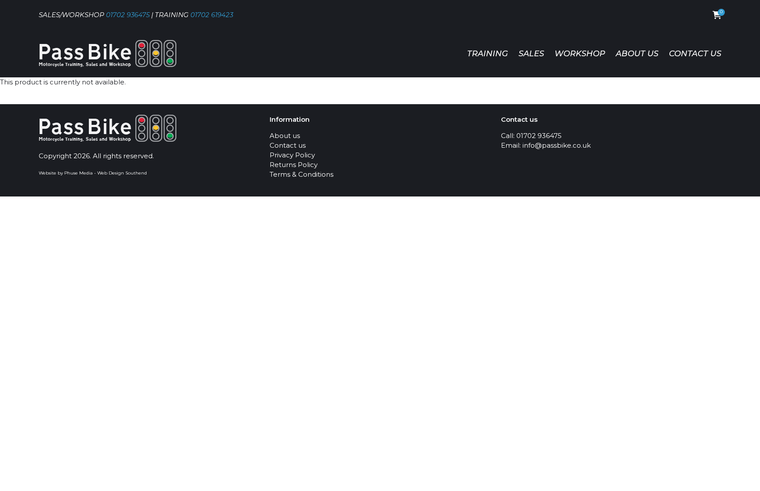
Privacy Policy (292, 155)
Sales (531, 53)
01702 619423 (211, 15)
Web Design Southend (122, 173)
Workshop (580, 53)
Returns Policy (294, 164)
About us (637, 53)
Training (487, 53)
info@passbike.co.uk (556, 145)
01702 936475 (128, 15)
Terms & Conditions (301, 174)
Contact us (695, 53)
